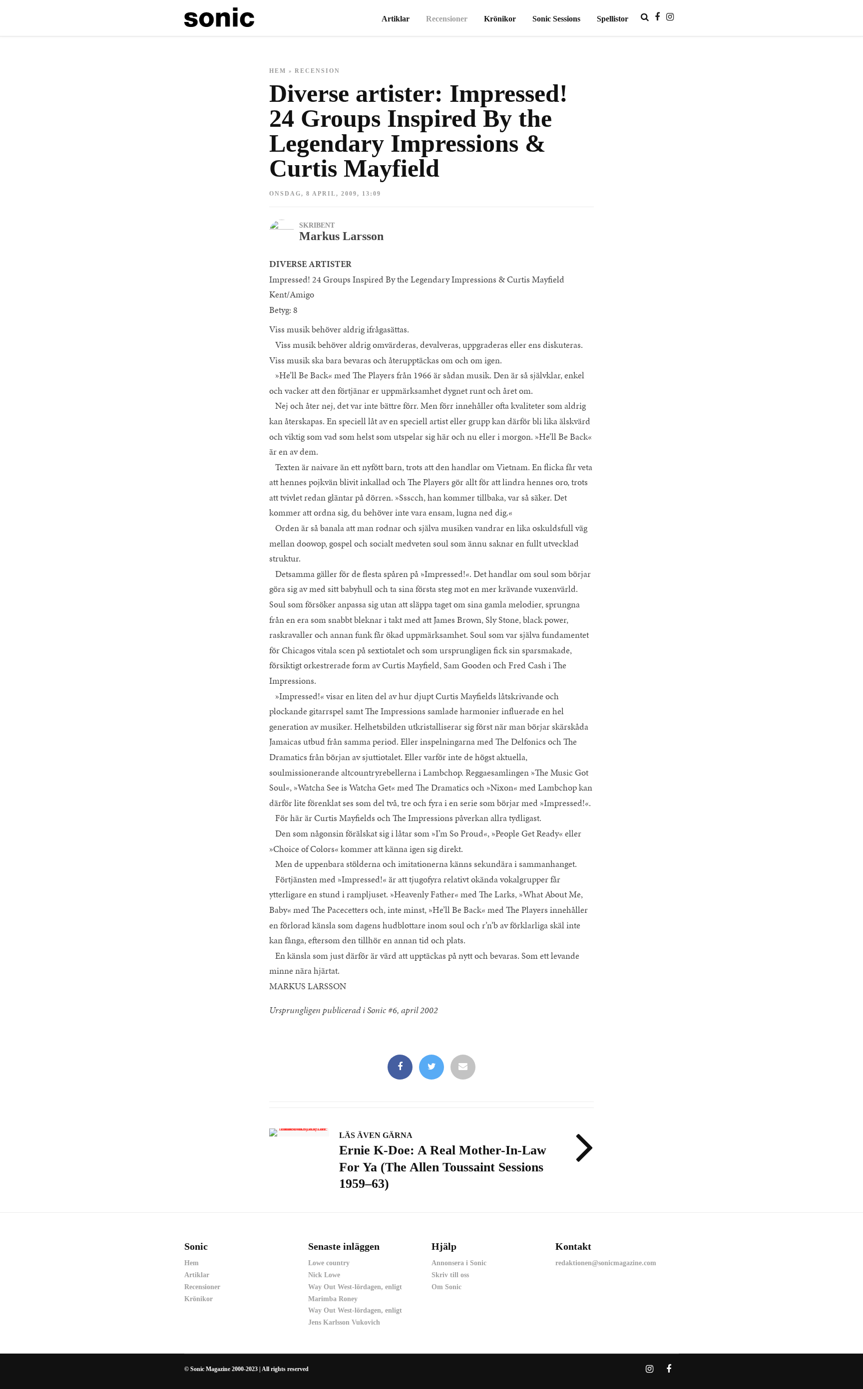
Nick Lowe (324, 1275)
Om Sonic (446, 1287)
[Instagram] (670, 16)
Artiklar (396, 18)
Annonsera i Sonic (459, 1263)
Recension (317, 70)
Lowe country (329, 1263)
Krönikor (500, 18)
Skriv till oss (450, 1275)
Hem (277, 70)
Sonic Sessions (556, 18)
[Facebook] (400, 1067)
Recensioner (446, 18)
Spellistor (612, 18)
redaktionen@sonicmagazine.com (605, 1263)
